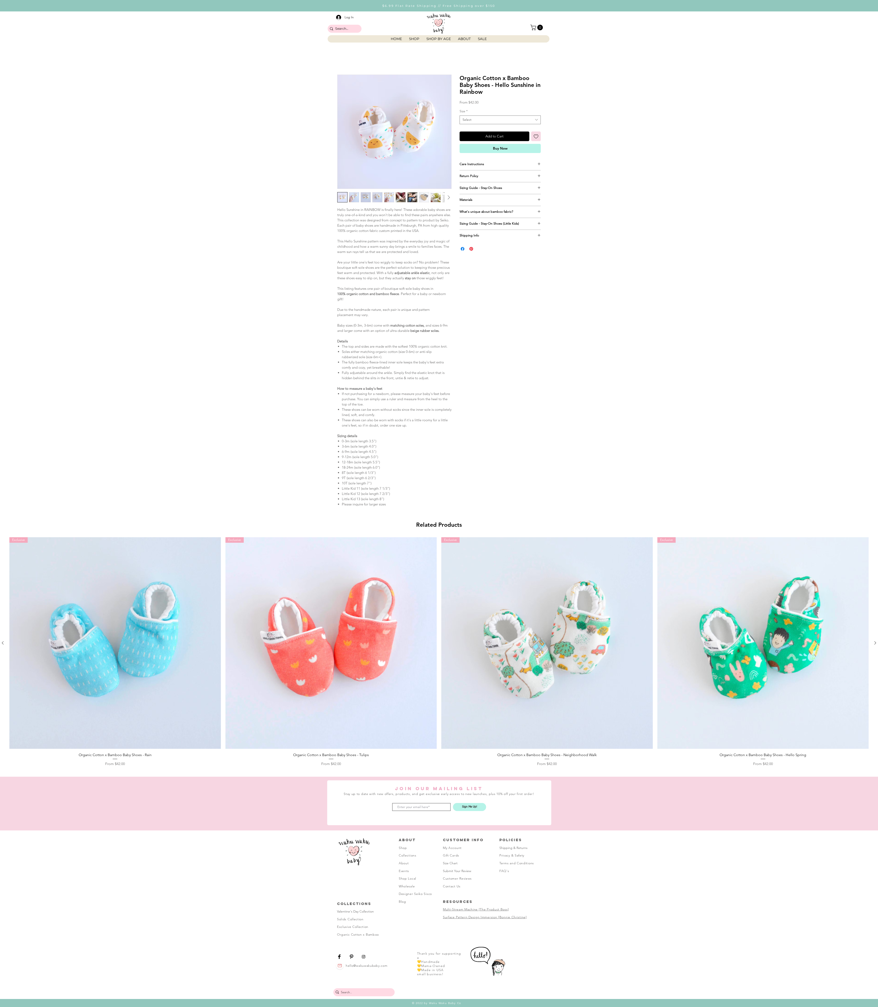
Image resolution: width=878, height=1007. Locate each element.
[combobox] (500, 132)
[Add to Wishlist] (536, 149)
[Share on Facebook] (462, 261)
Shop (403, 992)
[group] (439, 796)
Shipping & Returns (513, 992)
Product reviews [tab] (354, 559)
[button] (537, 27)
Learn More (495, 115)
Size (464, 124)
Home (342, 59)
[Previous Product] (2, 787)
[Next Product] (875, 787)
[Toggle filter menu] (530, 572)
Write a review (491, 529)
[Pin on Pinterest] (471, 261)
